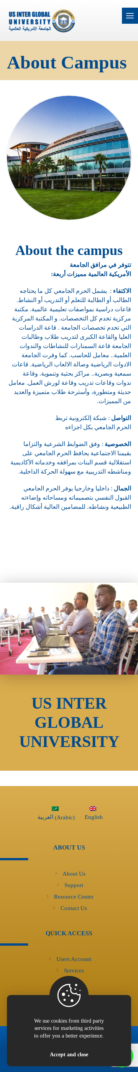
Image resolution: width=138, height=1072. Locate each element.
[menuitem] (55, 814)
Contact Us (74, 908)
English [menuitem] (94, 817)
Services (74, 970)
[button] (130, 16)
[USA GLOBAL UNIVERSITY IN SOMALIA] (64, 20)
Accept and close (69, 1054)
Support (73, 885)
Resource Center (74, 897)
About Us (73, 874)
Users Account (73, 959)
